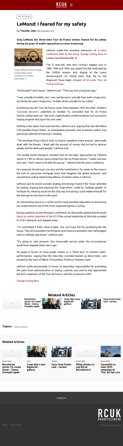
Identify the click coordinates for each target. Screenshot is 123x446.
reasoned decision (27, 111)
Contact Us (61, 398)
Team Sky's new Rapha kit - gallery (61, 303)
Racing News (24, 16)
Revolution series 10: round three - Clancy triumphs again (22, 303)
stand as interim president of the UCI (37, 216)
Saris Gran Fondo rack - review (101, 303)
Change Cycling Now (28, 280)
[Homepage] (109, 413)
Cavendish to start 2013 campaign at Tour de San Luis (111, 361)
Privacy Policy (15, 425)
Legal (4, 425)
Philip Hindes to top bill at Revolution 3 (86, 360)
